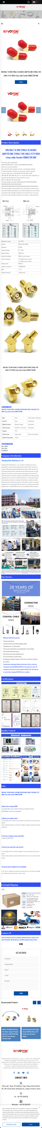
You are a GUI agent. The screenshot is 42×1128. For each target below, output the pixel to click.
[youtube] (23, 1073)
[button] (34, 1002)
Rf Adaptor (27, 16)
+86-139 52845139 (22, 1097)
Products (20, 16)
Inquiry (21, 82)
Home (15, 16)
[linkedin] (18, 1073)
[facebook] (14, 1073)
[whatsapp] (28, 1073)
